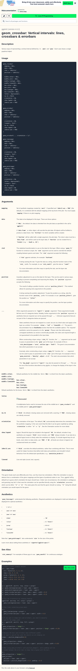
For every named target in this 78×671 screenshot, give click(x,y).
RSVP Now (67, 3)
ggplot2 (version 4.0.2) (11, 29)
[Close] (75, 3)
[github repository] (9, 16)
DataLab (32, 668)
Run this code (69, 568)
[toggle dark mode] (4, 16)
